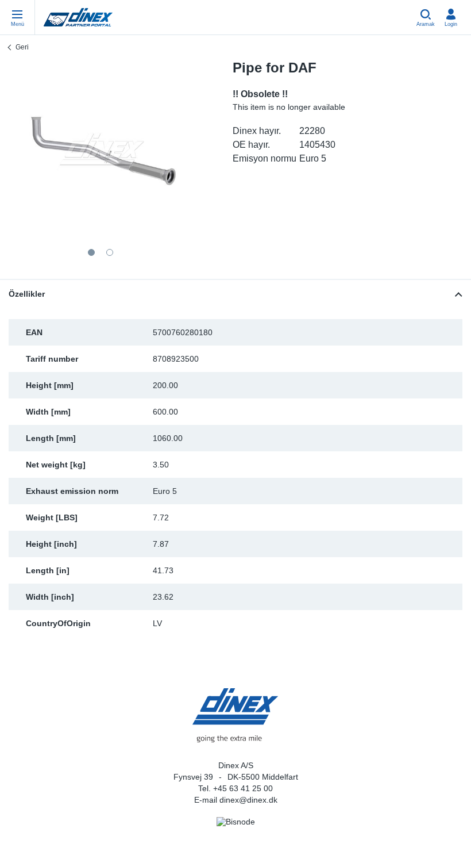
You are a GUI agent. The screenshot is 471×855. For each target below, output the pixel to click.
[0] (100, 152)
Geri (22, 47)
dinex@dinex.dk (248, 799)
